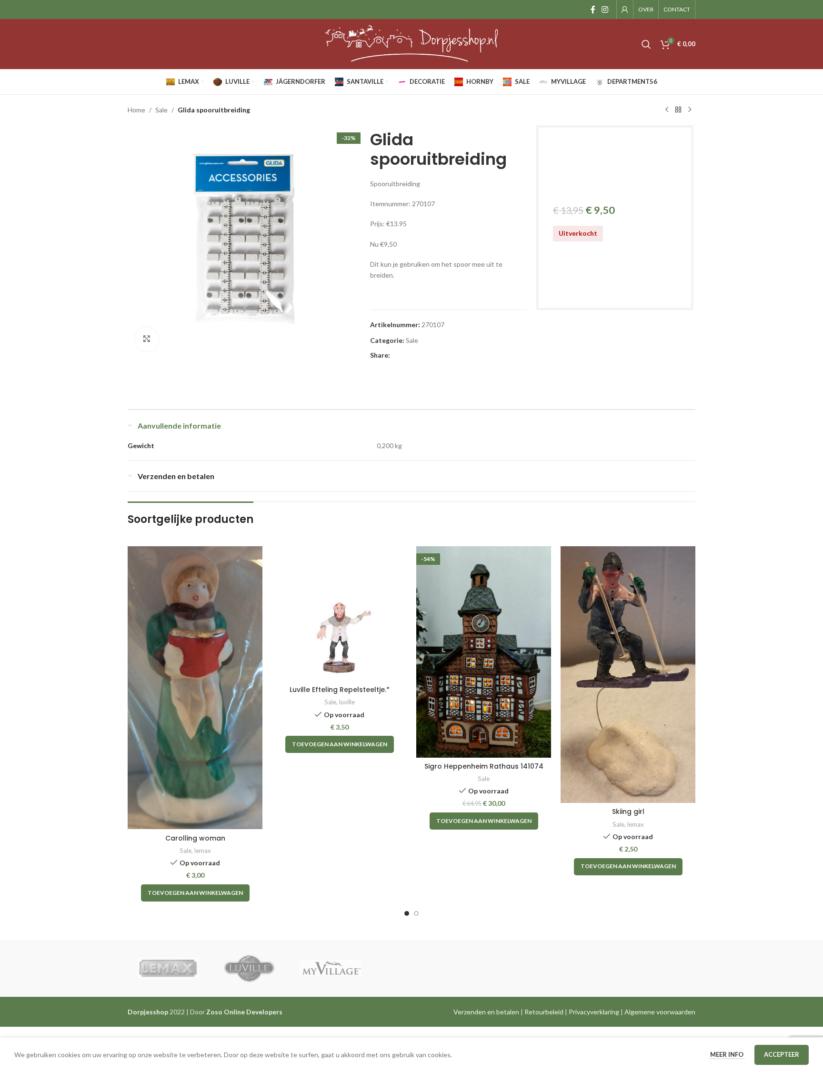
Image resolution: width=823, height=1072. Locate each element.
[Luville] (249, 968)
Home (136, 110)
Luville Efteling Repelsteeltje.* (340, 689)
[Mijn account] (625, 9)
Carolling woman (195, 838)
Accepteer (781, 1054)
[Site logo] (411, 43)
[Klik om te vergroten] (147, 339)
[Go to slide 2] (416, 913)
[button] (195, 893)
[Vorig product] (666, 110)
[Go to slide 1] (406, 913)
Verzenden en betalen (486, 1012)
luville (347, 702)
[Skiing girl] (628, 674)
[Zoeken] (646, 44)
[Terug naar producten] (678, 110)
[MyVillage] (330, 968)
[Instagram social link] (605, 9)
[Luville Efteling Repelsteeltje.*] (339, 613)
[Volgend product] (689, 110)
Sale (161, 110)
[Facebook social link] (592, 9)
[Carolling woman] (195, 687)
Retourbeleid (543, 1012)
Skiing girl (628, 811)
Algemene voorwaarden (659, 1012)
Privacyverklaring (594, 1012)
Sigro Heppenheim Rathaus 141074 (483, 766)
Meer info (727, 1054)
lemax (202, 850)
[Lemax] (168, 968)
